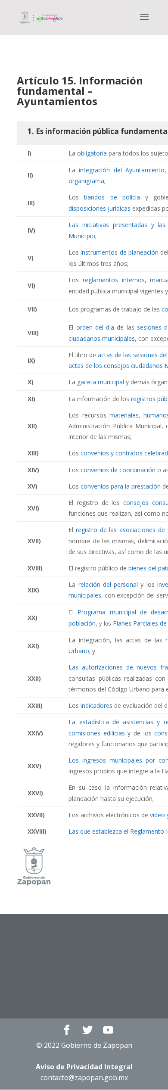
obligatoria (92, 153)
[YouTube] (108, 1030)
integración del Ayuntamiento (121, 170)
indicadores (96, 705)
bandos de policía (112, 197)
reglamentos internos (114, 280)
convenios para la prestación (121, 486)
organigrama (86, 181)
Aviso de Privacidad (84, 1066)
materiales (124, 415)
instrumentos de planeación (119, 252)
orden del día (95, 327)
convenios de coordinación (118, 470)
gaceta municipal (100, 382)
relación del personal (108, 584)
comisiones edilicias (96, 733)
